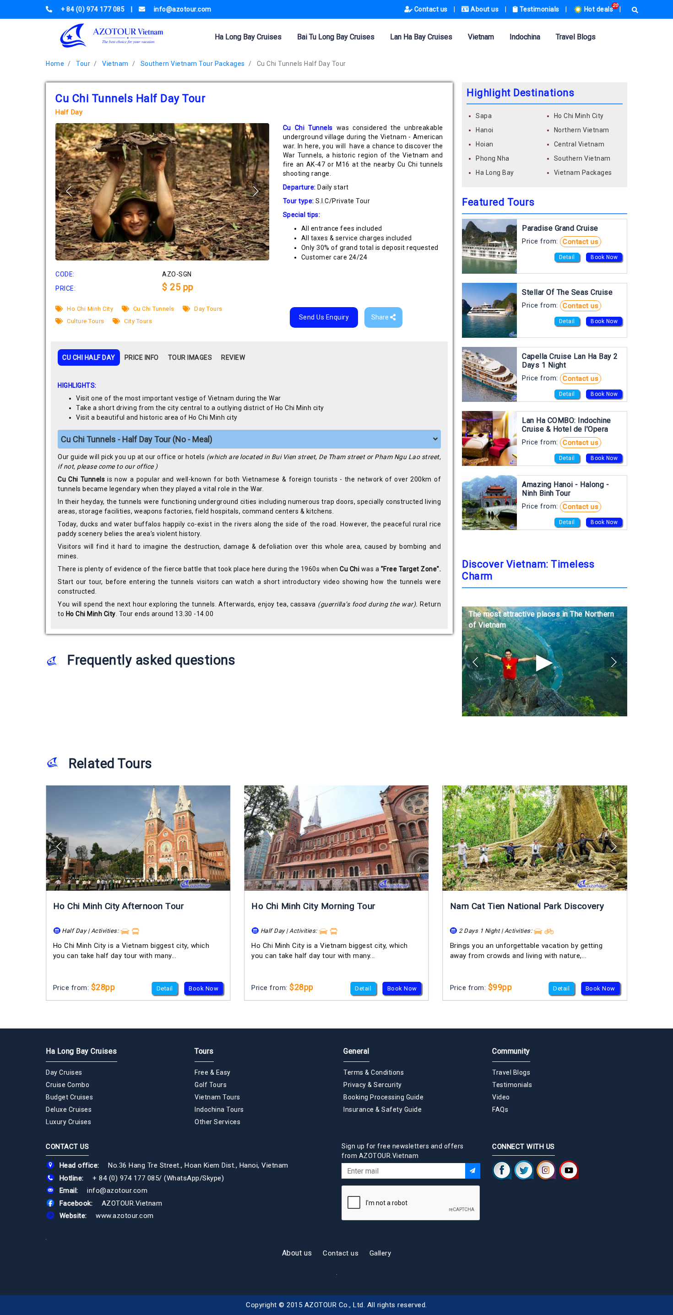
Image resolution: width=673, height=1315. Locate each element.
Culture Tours (84, 321)
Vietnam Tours (217, 1097)
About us (484, 9)
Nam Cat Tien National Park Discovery (527, 906)
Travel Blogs (576, 36)
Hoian (485, 144)
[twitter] (524, 1170)
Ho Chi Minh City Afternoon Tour (119, 906)
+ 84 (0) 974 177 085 (125, 1178)
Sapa (484, 115)
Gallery (380, 1253)
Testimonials (539, 9)
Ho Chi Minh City (89, 308)
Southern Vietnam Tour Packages (193, 63)
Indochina (525, 36)
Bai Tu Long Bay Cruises (335, 36)
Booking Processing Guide (383, 1097)
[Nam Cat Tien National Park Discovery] (535, 838)
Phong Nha (493, 158)
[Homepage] (126, 35)
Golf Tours (211, 1084)
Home (55, 63)
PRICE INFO (142, 357)
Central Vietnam (579, 144)
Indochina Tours (219, 1109)
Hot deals (598, 9)
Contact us (430, 9)
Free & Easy (213, 1072)
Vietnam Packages (583, 172)
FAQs (500, 1109)
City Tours (137, 321)
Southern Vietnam (582, 158)
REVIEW (233, 357)
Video (501, 1097)
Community (511, 1051)
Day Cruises (64, 1072)
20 (616, 5)
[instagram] (546, 1170)
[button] (255, 191)
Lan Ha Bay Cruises (421, 36)
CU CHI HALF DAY (88, 357)
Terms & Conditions (373, 1072)
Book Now (604, 257)
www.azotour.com (125, 1216)
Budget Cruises (69, 1097)
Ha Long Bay (495, 172)
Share (380, 317)
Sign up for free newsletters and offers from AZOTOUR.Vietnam (403, 1150)
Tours (204, 1051)
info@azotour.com (117, 1190)
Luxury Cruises (68, 1122)
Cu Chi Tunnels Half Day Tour (301, 63)
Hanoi (485, 130)
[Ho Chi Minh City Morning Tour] (336, 838)
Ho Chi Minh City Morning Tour (313, 906)
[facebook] (502, 1170)
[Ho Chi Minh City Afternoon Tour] (138, 838)
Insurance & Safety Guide (382, 1109)
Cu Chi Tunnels (152, 308)
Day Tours (208, 308)
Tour (83, 63)
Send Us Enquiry (324, 317)
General (356, 1051)
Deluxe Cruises (69, 1109)
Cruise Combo (67, 1084)
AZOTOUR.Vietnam (132, 1203)
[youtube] (569, 1170)
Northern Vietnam (581, 130)
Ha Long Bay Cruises (248, 36)
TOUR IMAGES (190, 357)
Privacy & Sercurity (372, 1084)
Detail (567, 257)
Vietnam (481, 36)
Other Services (217, 1122)
